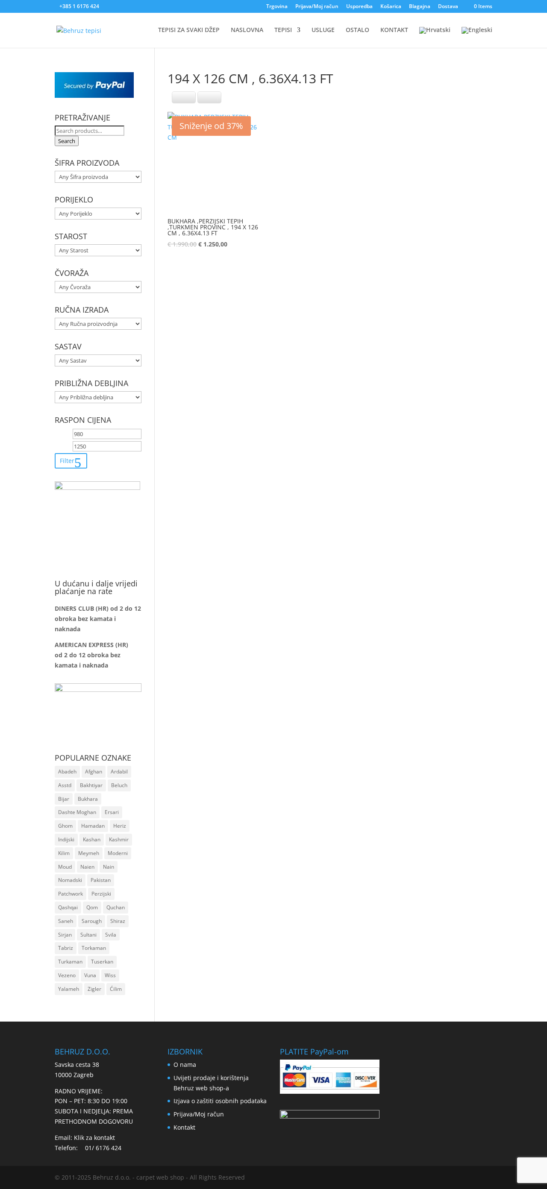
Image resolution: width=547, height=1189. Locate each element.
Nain (108, 866)
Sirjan (65, 934)
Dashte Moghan (77, 812)
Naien (87, 866)
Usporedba (359, 7)
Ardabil (119, 771)
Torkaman (94, 948)
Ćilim (116, 989)
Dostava (448, 7)
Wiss (110, 975)
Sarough (92, 921)
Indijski (66, 839)
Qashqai (68, 907)
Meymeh (88, 853)
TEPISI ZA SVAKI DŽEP (189, 30)
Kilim (64, 853)
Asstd (64, 785)
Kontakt (184, 1127)
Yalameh (68, 989)
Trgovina (277, 7)
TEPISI (283, 30)
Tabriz (65, 948)
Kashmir (119, 839)
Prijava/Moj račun (316, 7)
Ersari (112, 812)
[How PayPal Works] (94, 95)
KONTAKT (394, 30)
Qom (92, 907)
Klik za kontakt (94, 1137)
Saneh (65, 921)
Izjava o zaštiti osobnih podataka (220, 1101)
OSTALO (357, 30)
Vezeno (67, 975)
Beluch (119, 785)
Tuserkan (102, 961)
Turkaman (70, 961)
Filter (67, 461)
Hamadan (93, 825)
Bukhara (88, 798)
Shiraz (117, 921)
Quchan (115, 907)
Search (66, 141)
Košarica (390, 7)
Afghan (93, 771)
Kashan (91, 839)
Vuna (90, 975)
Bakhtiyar (91, 785)
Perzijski (101, 893)
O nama (185, 1064)
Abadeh (67, 771)
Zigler (94, 989)
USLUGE (323, 30)
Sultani (88, 934)
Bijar (63, 798)
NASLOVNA (247, 30)
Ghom (65, 825)
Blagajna (419, 7)
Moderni (118, 853)
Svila (110, 934)
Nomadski (70, 880)
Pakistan (101, 880)
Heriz (119, 825)
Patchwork (70, 893)
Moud (65, 866)
